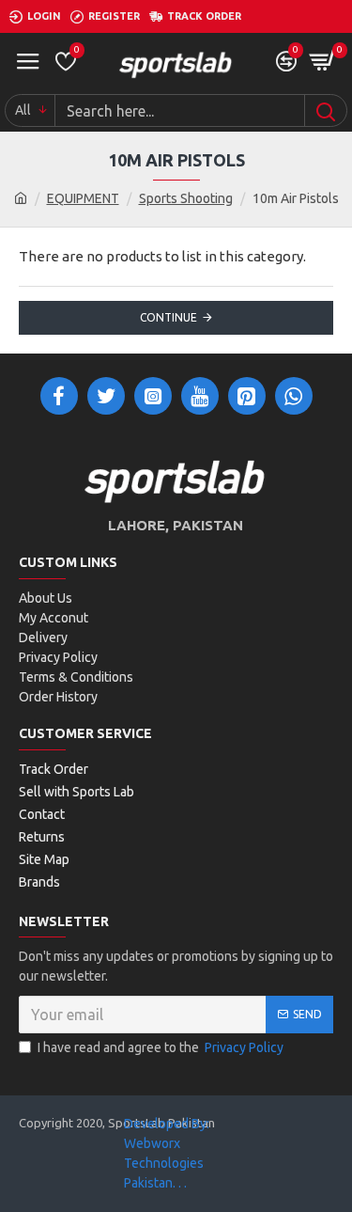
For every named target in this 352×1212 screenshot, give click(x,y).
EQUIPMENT (83, 198)
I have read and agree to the (160, 1047)
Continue (168, 317)
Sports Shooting (186, 198)
